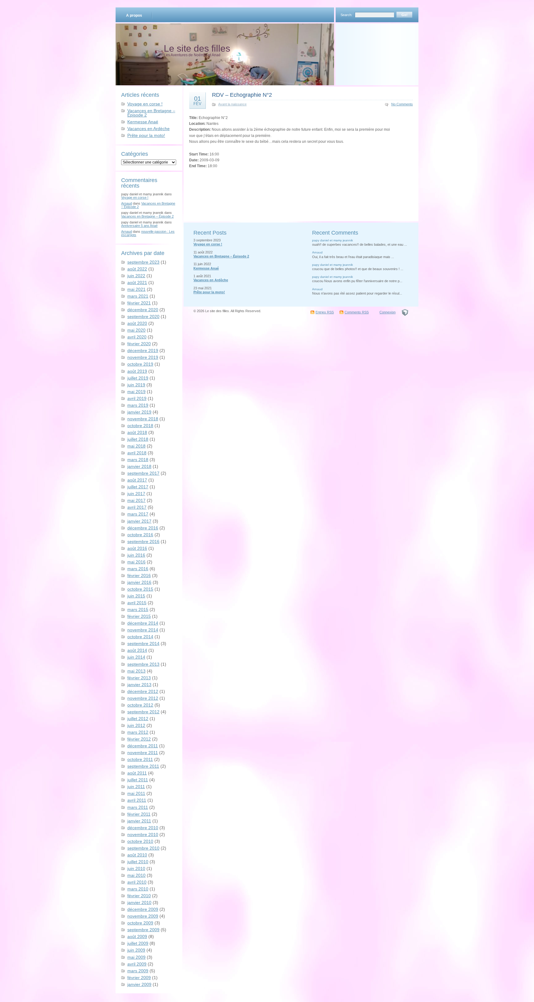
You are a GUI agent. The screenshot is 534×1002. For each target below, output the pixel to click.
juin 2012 (136, 725)
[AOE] (405, 312)
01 (197, 100)
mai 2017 (136, 500)
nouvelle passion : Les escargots (148, 233)
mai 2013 (136, 671)
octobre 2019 (140, 364)
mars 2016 (137, 568)
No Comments (402, 104)
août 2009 (137, 936)
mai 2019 (136, 391)
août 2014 (137, 650)
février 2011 (138, 814)
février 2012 (139, 739)
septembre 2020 (143, 316)
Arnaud (126, 203)
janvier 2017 (139, 521)
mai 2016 (136, 561)
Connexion (387, 312)
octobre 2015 (140, 589)
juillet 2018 (137, 439)
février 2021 (139, 302)
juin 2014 (136, 657)
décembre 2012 (142, 691)
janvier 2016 (139, 582)
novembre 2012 (142, 698)
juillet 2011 (137, 779)
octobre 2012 (140, 705)
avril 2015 (136, 602)
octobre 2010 (140, 841)
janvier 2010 (139, 902)
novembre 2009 (142, 916)
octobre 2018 (140, 425)
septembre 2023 (143, 262)
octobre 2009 (140, 922)
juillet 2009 (137, 943)
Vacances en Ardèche (148, 128)
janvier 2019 (139, 412)
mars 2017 (137, 514)
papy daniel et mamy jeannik (332, 240)
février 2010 (139, 895)
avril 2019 (136, 398)
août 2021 (137, 282)
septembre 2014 (143, 643)
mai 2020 (136, 330)
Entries (325, 312)
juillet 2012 (137, 718)
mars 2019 (137, 405)
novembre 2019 (142, 357)
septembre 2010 (143, 848)
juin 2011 (136, 786)
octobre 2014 (140, 636)
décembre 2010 (142, 827)
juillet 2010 (137, 861)
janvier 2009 (139, 984)
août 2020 (137, 323)
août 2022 (137, 268)
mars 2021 (137, 296)
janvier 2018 (139, 466)
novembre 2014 (142, 629)
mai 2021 (136, 289)
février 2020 (139, 343)
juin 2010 (136, 868)
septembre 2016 (143, 541)
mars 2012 (137, 732)
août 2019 (137, 371)
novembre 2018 (142, 418)
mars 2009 (137, 970)
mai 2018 (136, 446)
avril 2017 (136, 507)
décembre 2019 (142, 350)
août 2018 (137, 432)
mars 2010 (137, 888)
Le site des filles (197, 48)
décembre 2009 (142, 909)
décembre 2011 (142, 745)
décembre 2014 (142, 623)
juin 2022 (136, 275)
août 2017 (137, 480)
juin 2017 (136, 493)
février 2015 (139, 616)
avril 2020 (136, 336)
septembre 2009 (143, 929)
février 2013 (139, 677)
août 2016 (137, 548)
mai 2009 (136, 957)
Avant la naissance (232, 104)
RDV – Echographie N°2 (242, 95)
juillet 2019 (137, 378)
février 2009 (139, 977)
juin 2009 (136, 950)
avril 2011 (136, 800)
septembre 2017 (143, 473)
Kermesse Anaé (142, 121)
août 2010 (137, 854)
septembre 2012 (143, 711)
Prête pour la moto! (146, 135)
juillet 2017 (137, 486)
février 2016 (139, 575)
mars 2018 (137, 459)
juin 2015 (136, 595)
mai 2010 (136, 875)
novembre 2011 (142, 752)
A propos (134, 15)
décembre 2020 (142, 309)
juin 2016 (136, 555)
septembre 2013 (143, 664)
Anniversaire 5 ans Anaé (139, 225)
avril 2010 (136, 882)
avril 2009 (136, 964)
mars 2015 (137, 609)
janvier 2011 (139, 820)
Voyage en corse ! (145, 103)
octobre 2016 (140, 534)
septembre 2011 (143, 766)
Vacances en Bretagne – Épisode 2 (151, 112)
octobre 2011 (140, 759)
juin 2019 (136, 384)
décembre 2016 (142, 527)
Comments (357, 312)
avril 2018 (136, 452)
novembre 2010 (142, 834)
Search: (346, 15)
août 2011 (137, 773)
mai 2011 (136, 793)
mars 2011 (137, 807)
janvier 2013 (139, 684)
